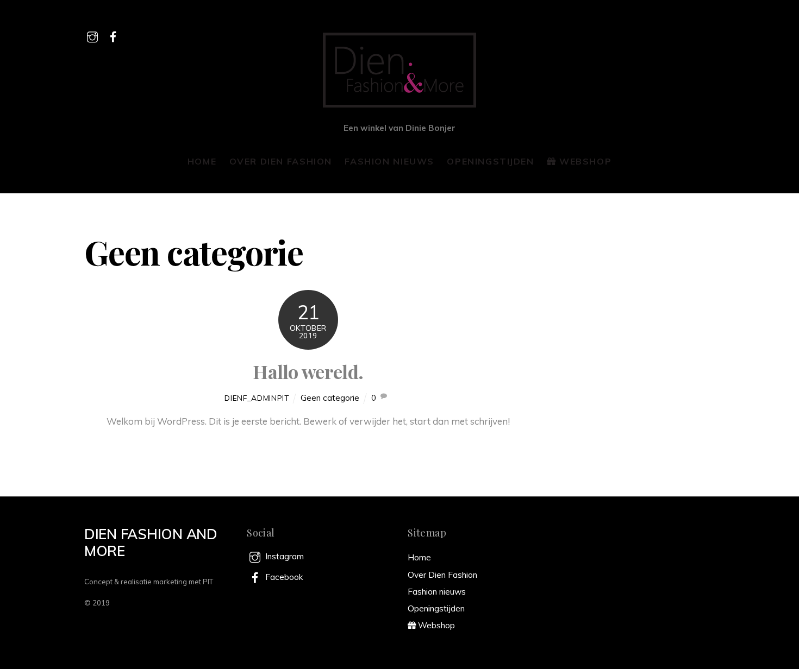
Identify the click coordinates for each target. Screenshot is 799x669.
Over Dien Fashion (280, 161)
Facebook (283, 577)
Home (202, 161)
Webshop (583, 161)
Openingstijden (490, 161)
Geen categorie (330, 398)
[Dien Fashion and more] (399, 107)
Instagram (283, 556)
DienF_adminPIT (257, 397)
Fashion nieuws (389, 161)
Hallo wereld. (308, 371)
